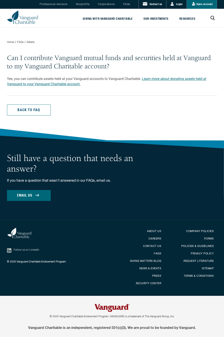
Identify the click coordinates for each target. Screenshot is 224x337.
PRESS (156, 276)
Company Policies (200, 231)
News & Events (150, 268)
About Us (154, 231)
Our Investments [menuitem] (156, 18)
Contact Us (152, 246)
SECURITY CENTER (148, 283)
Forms (209, 239)
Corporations (106, 4)
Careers (155, 239)
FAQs (126, 4)
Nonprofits (83, 4)
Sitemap (208, 268)
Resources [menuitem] (187, 18)
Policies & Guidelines (197, 246)
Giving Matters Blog (145, 261)
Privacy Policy (202, 253)
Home (10, 42)
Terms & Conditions (199, 276)
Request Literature (199, 261)
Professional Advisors (54, 4)
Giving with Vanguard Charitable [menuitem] (108, 18)
